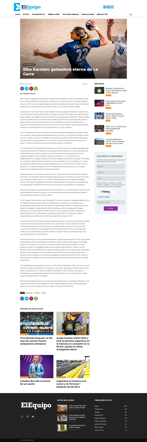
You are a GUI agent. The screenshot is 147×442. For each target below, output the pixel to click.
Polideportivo (29, 64)
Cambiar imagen (104, 197)
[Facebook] (104, 7)
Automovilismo (61, 377)
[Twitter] (27, 89)
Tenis (107, 120)
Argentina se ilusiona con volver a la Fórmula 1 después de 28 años (71, 384)
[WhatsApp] (36, 89)
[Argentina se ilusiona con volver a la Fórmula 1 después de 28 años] (73, 366)
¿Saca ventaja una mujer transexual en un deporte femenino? (77, 417)
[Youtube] (112, 7)
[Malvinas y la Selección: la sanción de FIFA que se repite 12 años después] (99, 90)
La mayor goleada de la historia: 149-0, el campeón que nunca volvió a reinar (115, 141)
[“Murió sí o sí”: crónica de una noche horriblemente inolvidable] (99, 128)
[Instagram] (108, 7)
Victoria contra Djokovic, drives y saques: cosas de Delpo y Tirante (115, 116)
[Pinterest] (31, 89)
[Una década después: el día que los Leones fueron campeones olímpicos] (36, 323)
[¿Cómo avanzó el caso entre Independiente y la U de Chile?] (99, 103)
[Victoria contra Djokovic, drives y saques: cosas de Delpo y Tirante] (99, 115)
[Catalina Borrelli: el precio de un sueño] (36, 366)
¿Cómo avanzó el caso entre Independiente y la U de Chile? (116, 103)
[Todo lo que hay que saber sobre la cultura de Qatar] (62, 408)
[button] (130, 14)
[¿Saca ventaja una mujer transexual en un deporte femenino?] (62, 417)
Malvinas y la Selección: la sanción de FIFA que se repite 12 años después (116, 90)
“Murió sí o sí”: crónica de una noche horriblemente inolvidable (116, 129)
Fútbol (108, 95)
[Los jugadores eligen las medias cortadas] (62, 427)
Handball (37, 293)
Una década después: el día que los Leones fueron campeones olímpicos (36, 341)
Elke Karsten (29, 293)
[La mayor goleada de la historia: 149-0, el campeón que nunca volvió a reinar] (99, 141)
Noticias (44, 293)
